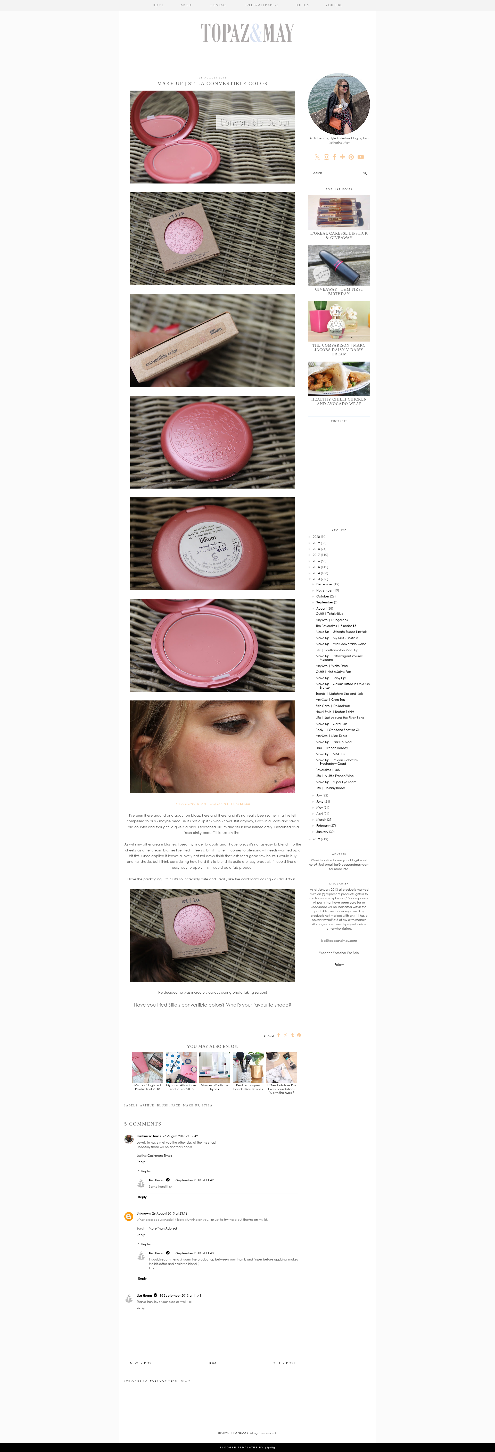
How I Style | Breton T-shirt (335, 712)
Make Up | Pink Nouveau (334, 742)
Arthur (147, 1105)
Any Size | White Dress (332, 666)
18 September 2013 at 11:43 (193, 1253)
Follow (339, 965)
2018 (316, 549)
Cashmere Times (149, 1136)
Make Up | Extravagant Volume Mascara (339, 657)
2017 (316, 555)
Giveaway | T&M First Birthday (339, 291)
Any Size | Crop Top (330, 699)
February (322, 825)
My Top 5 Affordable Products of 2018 (181, 1087)
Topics (302, 5)
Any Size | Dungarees (332, 620)
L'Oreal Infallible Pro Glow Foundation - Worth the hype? (281, 1089)
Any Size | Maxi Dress (331, 736)
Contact (219, 5)
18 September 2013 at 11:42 (193, 1180)
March (321, 819)
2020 (316, 537)
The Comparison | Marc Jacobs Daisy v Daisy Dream (339, 349)
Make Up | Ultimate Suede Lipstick (341, 632)
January (322, 832)
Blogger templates (239, 1447)
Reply (141, 1162)
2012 (316, 839)
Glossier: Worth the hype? (214, 1087)
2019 (316, 543)
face (175, 1105)
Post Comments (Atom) (171, 1380)
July (319, 795)
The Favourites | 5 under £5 (336, 626)
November (324, 590)
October (322, 596)
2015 (316, 567)
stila (207, 1105)
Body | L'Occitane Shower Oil (337, 730)
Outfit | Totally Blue (329, 614)
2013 (316, 579)
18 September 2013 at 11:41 (180, 1295)
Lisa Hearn (156, 1180)
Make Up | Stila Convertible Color (341, 644)
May (319, 807)
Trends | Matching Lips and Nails (340, 694)
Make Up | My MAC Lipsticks (337, 638)
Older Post (284, 1363)
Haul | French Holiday (332, 748)
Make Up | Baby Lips (331, 678)
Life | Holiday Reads (330, 788)
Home (158, 5)
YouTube (334, 5)
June (320, 801)
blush (163, 1105)
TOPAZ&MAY (238, 1433)
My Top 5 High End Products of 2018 (147, 1087)
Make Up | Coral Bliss (331, 724)
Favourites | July (328, 770)
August (321, 608)
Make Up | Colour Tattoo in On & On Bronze (343, 685)
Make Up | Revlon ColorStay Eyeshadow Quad (337, 761)
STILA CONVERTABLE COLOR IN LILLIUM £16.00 (213, 804)
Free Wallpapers (262, 5)
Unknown (144, 1213)
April (319, 814)
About (186, 5)
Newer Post (141, 1363)
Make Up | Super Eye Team (336, 782)
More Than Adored (163, 1228)
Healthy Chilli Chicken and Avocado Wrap (339, 401)
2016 (316, 561)
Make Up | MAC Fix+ (331, 754)
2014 (316, 573)
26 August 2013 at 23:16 (169, 1213)
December (324, 584)
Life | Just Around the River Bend (340, 718)
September (324, 602)
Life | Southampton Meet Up (337, 650)
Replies (146, 1171)
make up (191, 1105)
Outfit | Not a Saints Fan (333, 672)
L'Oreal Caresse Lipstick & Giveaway (339, 235)
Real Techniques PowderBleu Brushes (248, 1087)
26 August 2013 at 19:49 (180, 1136)
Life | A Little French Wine (335, 776)
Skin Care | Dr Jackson (333, 706)
